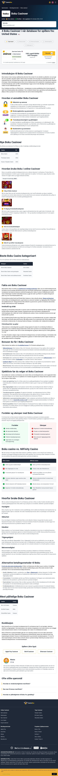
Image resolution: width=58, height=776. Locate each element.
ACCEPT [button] (54, 774)
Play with (47, 53)
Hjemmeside (5, 8)
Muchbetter (4, 739)
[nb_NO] (52, 2)
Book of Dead (38, 731)
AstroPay (3, 731)
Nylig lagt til (30, 45)
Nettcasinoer (4, 713)
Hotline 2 (37, 734)
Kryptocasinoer (4, 722)
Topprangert (11, 41)
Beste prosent (22, 41)
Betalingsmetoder (14, 8)
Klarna (2, 734)
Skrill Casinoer (29, 651)
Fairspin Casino (38, 713)
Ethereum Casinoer (46, 651)
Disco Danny (38, 736)
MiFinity (3, 736)
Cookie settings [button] (6, 774)
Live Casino (3, 720)
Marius (9, 19)
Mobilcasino (4, 715)
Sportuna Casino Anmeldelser (48, 57)
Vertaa (14, 59)
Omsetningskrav (48, 41)
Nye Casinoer (4, 717)
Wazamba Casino (39, 717)
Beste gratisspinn (35, 41)
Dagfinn (53, 62)
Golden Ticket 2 (39, 739)
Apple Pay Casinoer (11, 651)
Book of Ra (37, 729)
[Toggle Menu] (55, 2)
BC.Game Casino (39, 715)
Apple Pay (3, 729)
